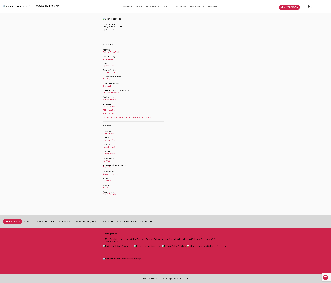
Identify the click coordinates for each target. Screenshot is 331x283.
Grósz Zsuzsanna (110, 106)
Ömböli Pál (108, 86)
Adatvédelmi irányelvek (85, 221)
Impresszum (64, 221)
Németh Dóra (109, 154)
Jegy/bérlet (151, 6)
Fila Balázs (107, 79)
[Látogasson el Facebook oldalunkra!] (304, 6)
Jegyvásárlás (289, 7)
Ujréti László (108, 66)
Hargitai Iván (109, 133)
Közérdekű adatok (45, 221)
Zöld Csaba (108, 59)
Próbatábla (107, 221)
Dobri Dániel (108, 167)
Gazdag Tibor (109, 72)
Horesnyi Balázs (110, 140)
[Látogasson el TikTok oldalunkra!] (316, 6)
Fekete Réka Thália (111, 52)
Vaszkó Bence (109, 99)
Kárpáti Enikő (109, 147)
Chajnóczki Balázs (111, 93)
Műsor (139, 6)
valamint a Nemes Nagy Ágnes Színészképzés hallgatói (128, 117)
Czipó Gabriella (109, 194)
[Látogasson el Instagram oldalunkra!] (310, 6)
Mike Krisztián (109, 110)
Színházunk (195, 6)
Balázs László (109, 187)
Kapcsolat (212, 6)
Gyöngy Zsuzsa (110, 160)
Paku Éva (107, 181)
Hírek (166, 6)
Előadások (127, 6)
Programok (181, 6)
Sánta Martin (109, 113)
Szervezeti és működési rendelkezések (135, 221)
